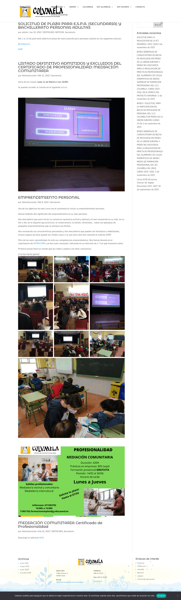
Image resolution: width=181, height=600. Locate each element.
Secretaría (70, 32)
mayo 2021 (24, 566)
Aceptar (161, 595)
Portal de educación (146, 579)
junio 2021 (24, 563)
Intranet (141, 563)
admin (25, 32)
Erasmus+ (142, 566)
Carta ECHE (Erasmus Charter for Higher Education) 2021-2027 (147, 183)
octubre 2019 (25, 573)
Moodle (141, 569)
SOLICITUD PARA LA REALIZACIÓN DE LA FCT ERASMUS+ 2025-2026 (148, 40)
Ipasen (140, 576)
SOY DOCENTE (123, 7)
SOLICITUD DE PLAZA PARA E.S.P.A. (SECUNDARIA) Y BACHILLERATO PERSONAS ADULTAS (69, 26)
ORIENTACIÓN (57, 7)
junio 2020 (24, 569)
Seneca (141, 573)
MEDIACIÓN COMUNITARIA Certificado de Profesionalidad (60, 525)
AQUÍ (41, 538)
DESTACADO (48, 32)
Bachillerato (24, 44)
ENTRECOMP (39, 243)
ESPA (20, 49)
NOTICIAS (59, 32)
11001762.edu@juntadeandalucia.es (70, 582)
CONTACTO (140, 7)
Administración (29, 75)
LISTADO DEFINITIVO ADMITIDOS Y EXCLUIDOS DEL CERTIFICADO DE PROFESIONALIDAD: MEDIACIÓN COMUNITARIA (69, 67)
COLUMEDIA (88, 7)
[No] (177, 595)
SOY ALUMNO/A (103, 7)
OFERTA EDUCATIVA (59, 15)
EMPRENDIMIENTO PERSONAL (49, 197)
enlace (64, 87)
